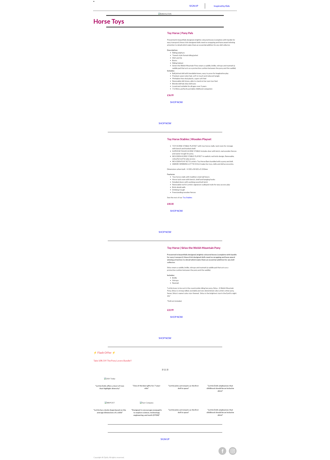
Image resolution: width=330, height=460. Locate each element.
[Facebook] (222, 451)
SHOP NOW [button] (176, 102)
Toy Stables (187, 197)
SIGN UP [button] (193, 5)
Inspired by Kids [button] (222, 6)
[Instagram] (233, 451)
